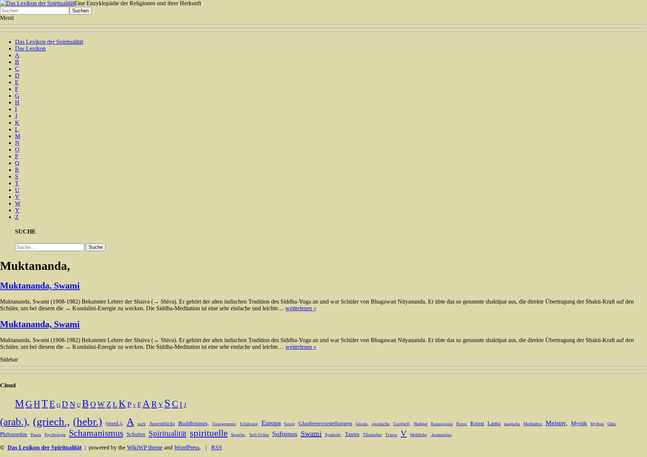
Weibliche (418, 435)
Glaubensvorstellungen (325, 423)
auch (141, 424)
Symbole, (333, 435)
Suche (96, 247)
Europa (271, 423)
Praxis (36, 435)
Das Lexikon (30, 48)
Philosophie (13, 434)
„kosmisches (441, 435)
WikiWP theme (144, 447)
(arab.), (15, 421)
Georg (289, 424)
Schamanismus (96, 433)
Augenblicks (162, 423)
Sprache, (238, 435)
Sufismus (284, 434)
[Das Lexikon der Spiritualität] (37, 3)
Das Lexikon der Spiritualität (49, 42)
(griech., (51, 421)
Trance (391, 435)
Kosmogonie (442, 424)
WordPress (187, 447)
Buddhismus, (193, 423)
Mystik (579, 423)
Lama (494, 423)
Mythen (597, 424)
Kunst (477, 423)
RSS (216, 447)
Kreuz (461, 424)
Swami (311, 433)
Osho (611, 424)
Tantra (352, 434)
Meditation (532, 424)
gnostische (381, 424)
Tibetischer (372, 435)
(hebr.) (87, 421)
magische (512, 424)
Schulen (136, 434)
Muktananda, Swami (40, 285)
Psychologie (55, 435)
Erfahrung (249, 424)
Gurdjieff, (401, 424)
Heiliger (421, 424)
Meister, (557, 423)
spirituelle (209, 433)
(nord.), (114, 423)
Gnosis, (362, 424)
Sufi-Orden (259, 435)
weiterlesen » (300, 308)
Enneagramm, (224, 424)
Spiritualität (167, 433)
